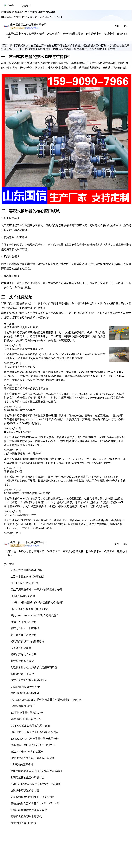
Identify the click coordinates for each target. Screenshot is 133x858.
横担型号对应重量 (21, 647)
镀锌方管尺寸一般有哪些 (25, 628)
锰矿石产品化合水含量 (23, 654)
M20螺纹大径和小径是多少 (26, 719)
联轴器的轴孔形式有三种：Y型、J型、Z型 (35, 803)
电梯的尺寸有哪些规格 (23, 622)
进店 (125, 26)
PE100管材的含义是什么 (24, 583)
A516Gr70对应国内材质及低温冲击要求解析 (36, 784)
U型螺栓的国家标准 (22, 764)
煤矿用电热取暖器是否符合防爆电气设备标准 (36, 771)
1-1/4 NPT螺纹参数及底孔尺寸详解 (30, 725)
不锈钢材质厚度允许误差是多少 (29, 810)
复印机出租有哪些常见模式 (26, 816)
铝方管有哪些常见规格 (23, 634)
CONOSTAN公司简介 (23, 596)
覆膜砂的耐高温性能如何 (25, 693)
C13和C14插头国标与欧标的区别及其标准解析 (37, 602)
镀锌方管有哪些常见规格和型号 (29, 680)
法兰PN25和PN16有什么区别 (27, 751)
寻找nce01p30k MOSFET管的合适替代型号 (35, 615)
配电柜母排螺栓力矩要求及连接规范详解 (34, 667)
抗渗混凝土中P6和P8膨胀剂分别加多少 (33, 745)
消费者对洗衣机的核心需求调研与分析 (33, 758)
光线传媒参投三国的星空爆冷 (27, 641)
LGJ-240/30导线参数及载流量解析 (30, 609)
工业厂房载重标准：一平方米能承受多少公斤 (36, 589)
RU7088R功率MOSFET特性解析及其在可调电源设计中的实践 (46, 699)
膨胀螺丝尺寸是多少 (22, 673)
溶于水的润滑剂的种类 (23, 823)
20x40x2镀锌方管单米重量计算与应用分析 (35, 738)
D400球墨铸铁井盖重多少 (25, 686)
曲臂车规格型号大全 (22, 660)
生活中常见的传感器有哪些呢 (27, 576)
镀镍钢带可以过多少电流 (25, 790)
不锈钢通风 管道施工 (23, 706)
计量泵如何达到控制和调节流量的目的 (33, 797)
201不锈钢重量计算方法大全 (27, 712)
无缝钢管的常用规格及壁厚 (26, 570)
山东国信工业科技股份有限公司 (28, 24)
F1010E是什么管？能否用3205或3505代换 (34, 732)
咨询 (117, 26)
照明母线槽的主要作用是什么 (27, 777)
